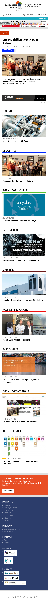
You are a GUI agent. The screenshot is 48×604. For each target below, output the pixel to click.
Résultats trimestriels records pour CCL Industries (24, 300)
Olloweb (32, 598)
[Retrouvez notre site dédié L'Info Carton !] (24, 406)
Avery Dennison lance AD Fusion (15, 141)
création (38, 598)
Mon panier (30, 15)
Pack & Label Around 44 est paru (16, 340)
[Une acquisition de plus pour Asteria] (24, 65)
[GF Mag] (10, 556)
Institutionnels (12, 431)
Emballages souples (22, 19)
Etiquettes (6, 19)
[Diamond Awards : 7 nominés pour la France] (24, 245)
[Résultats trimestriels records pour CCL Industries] (24, 284)
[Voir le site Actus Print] (11, 579)
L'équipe (6, 540)
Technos (7, 111)
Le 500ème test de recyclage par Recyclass (20, 221)
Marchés (8, 269)
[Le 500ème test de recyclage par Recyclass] (24, 205)
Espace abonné (8, 532)
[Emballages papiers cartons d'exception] (15, 585)
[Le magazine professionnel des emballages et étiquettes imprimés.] (14, 6)
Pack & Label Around (15, 309)
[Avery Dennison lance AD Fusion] (24, 126)
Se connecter (39, 15)
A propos (6, 543)
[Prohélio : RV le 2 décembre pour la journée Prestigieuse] (24, 364)
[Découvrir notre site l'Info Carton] (11, 575)
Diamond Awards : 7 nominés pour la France (20, 260)
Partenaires (10, 349)
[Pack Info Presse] (8, 563)
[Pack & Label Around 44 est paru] (24, 324)
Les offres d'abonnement (12, 529)
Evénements (10, 230)
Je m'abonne (8, 491)
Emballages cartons (15, 391)
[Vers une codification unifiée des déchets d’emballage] (24, 446)
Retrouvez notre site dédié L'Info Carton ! (20, 422)
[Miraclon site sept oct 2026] (24, 98)
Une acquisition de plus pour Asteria (17, 181)
